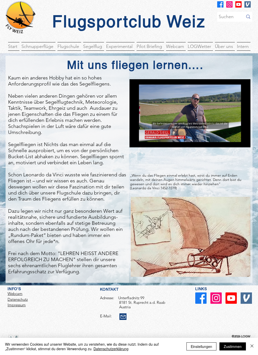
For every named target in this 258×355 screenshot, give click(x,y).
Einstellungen (201, 346)
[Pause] (136, 140)
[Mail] (122, 316)
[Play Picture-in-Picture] (235, 140)
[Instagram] (229, 4)
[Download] (247, 4)
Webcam (15, 293)
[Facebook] (220, 4)
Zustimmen (233, 346)
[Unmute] (144, 140)
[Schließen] (252, 346)
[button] (14, 46)
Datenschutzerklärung (110, 348)
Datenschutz (18, 299)
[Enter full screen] (243, 140)
